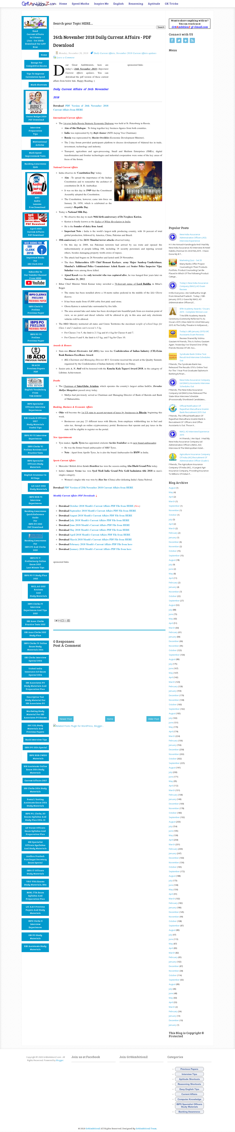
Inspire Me (101, 3)
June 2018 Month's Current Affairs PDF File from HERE (100, 525)
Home (63, 3)
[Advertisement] (90, 15)
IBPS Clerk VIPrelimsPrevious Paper (35, 309)
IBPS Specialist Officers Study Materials (35, 463)
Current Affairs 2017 (35, 780)
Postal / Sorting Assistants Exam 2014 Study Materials (35, 802)
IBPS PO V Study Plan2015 (35, 577)
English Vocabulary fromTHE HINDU (35, 392)
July (170, 519)
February (173, 532)
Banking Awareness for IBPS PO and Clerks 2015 (35, 545)
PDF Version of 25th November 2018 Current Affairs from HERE (98, 487)
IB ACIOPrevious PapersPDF (36, 368)
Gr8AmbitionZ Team (146, 1128)
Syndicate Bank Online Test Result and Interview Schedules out (195, 357)
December (174, 542)
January (172, 537)
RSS (192, 40)
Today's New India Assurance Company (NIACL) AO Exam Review (194, 286)
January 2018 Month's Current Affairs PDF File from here (100, 549)
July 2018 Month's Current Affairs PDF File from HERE (99, 520)
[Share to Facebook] (68, 620)
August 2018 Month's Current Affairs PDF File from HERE (101, 515)
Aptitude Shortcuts (189, 1079)
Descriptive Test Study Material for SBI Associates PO (35, 700)
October (173, 514)
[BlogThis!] (62, 620)
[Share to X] (65, 620)
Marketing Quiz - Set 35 (191, 260)
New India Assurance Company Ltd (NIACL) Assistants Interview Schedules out (195, 383)
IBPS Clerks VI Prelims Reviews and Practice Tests (35, 449)
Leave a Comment (65, 57)
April (171, 496)
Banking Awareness (189, 1111)
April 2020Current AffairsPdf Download (35, 231)
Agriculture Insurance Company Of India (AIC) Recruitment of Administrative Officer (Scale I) (195, 457)
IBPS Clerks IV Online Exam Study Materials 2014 (35, 646)
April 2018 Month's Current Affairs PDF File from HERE (100, 534)
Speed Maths (80, 3)
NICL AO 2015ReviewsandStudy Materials (38, 591)
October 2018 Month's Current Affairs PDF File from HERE (101, 506)
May (171, 492)
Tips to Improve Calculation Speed (35, 75)
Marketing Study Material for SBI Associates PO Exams (35, 714)
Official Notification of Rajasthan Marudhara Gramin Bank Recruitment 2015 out (194, 409)
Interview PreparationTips (35, 130)
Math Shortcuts (39, 84)
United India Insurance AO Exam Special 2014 (35, 671)
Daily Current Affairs (104, 53)
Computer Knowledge (189, 1099)
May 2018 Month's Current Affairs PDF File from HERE (99, 530)
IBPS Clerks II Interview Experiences (35, 924)
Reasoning (136, 3)
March (172, 501)
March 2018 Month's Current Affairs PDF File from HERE (101, 539)
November (174, 510)
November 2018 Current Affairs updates (136, 53)
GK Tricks (171, 3)
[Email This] (59, 620)
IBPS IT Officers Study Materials (35, 872)
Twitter (178, 40)
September (174, 505)
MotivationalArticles (40, 143)
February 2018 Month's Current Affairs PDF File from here (101, 544)
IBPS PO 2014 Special (36, 747)
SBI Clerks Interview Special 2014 (35, 659)
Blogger (59, 1060)
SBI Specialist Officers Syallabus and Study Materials (35, 845)
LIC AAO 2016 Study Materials (38, 487)
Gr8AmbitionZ (93, 1128)
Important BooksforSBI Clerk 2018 (35, 260)
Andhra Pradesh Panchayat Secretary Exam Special (35, 859)
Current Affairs (189, 1094)
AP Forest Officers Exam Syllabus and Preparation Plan (35, 831)
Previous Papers (189, 1069)
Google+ (185, 40)
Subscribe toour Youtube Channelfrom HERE (35, 275)
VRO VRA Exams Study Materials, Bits (35, 883)
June (171, 569)
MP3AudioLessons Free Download (37, 202)
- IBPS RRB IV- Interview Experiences (35, 500)
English (118, 3)
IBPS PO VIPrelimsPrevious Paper (35, 337)
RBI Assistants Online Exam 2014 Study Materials (35, 769)
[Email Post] (55, 620)
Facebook (172, 40)
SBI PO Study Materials (35, 937)
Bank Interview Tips (36, 739)
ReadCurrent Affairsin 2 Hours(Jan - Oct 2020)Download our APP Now (35, 38)
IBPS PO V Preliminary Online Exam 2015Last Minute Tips (35, 562)
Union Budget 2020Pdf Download (36, 118)
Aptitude (154, 3)
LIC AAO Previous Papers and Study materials (35, 910)
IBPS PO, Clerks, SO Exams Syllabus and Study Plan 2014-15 (35, 816)
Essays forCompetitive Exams (36, 64)
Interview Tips (189, 1074)
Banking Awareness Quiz (35, 165)
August (172, 487)
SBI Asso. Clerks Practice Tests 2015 (35, 623)
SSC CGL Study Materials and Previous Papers (35, 728)
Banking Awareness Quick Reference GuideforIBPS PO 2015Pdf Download (35, 519)
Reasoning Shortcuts (189, 1084)
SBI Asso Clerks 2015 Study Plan (35, 634)
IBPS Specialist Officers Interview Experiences (35, 407)
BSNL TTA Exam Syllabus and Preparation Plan (35, 895)
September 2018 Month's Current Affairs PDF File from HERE (103, 510)
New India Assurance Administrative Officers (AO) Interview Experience (193, 237)
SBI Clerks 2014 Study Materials (35, 790)
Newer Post (66, 718)
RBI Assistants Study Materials (35, 948)
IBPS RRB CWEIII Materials (38, 757)
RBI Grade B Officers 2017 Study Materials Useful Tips (35, 422)
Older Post (153, 718)
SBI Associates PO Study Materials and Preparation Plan (35, 686)
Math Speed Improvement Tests (35, 154)
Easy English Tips (189, 1089)
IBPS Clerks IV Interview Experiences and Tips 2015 (35, 608)
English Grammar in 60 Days (35, 476)
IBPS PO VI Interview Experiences (35, 437)
